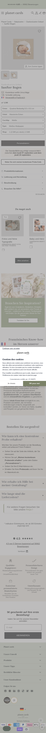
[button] (7, 728)
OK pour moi (34, 383)
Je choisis (11, 383)
